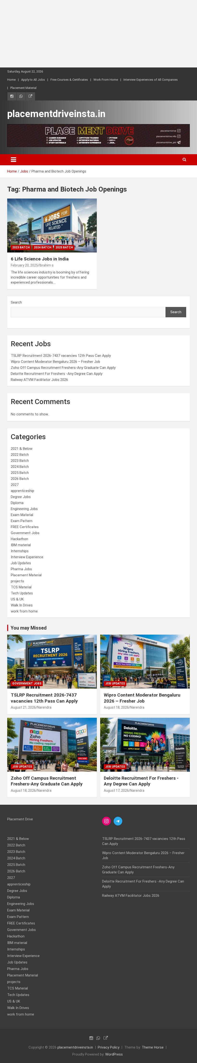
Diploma (17, 503)
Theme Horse (153, 1047)
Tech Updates (22, 593)
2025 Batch (64, 247)
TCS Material (21, 587)
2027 (14, 485)
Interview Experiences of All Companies (150, 79)
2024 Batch (42, 247)
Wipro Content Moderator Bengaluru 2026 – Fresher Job (55, 361)
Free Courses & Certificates (69, 79)
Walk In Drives (22, 605)
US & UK (17, 599)
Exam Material (22, 515)
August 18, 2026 (116, 707)
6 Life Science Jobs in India (40, 259)
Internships (20, 551)
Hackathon (19, 539)
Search (16, 302)
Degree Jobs (21, 497)
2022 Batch (20, 454)
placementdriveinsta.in (56, 114)
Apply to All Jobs (33, 79)
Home (11, 79)
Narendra (44, 707)
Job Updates (21, 563)
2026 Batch (20, 479)
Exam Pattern (21, 521)
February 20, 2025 (24, 265)
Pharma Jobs (21, 569)
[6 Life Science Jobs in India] (52, 225)
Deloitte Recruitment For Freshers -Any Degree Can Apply (56, 374)
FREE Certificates (25, 527)
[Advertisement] (98, 33)
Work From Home (105, 79)
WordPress (114, 1054)
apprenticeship (22, 491)
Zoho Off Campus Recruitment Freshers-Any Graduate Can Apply (63, 367)
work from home (24, 611)
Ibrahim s (46, 265)
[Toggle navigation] (13, 159)
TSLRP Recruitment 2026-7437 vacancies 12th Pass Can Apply (61, 355)
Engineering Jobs (24, 509)
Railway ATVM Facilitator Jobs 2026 (39, 380)
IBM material (21, 545)
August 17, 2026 (116, 790)
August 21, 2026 (23, 707)
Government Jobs (25, 533)
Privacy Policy (108, 1047)
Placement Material (23, 88)
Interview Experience (27, 557)
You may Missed (29, 628)
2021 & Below (21, 448)
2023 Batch (21, 247)
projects (17, 581)
